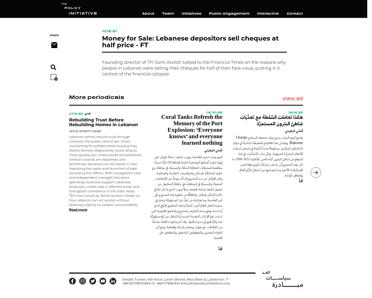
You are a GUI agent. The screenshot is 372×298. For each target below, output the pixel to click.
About (148, 13)
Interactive (268, 13)
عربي (87, 113)
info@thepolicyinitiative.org (205, 283)
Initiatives (191, 13)
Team (168, 13)
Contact (295, 13)
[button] (316, 172)
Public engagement (229, 13)
